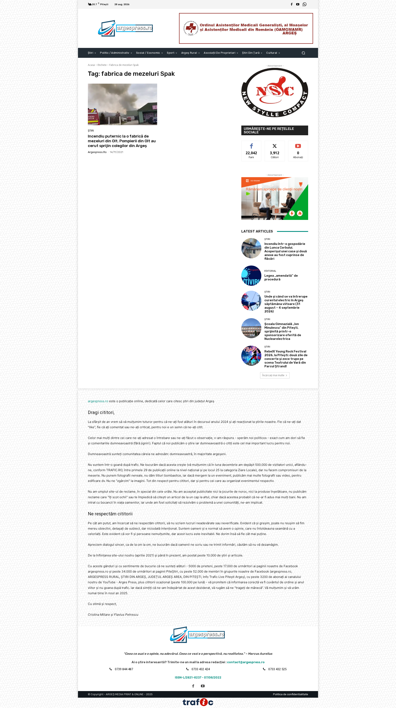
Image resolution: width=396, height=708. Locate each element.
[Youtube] (298, 4)
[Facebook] (292, 4)
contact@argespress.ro (246, 662)
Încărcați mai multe (273, 375)
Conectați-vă (274, 143)
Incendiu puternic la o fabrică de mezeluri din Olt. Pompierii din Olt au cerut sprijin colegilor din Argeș (122, 141)
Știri (91, 130)
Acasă (91, 65)
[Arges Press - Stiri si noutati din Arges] (126, 28)
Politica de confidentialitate (290, 694)
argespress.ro (97, 152)
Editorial (270, 271)
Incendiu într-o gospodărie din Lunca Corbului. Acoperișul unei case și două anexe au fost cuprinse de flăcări (285, 251)
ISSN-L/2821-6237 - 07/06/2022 (198, 677)
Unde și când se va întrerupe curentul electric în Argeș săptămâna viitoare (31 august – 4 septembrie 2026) (286, 304)
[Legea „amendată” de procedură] (251, 276)
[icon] (304, 5)
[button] (303, 53)
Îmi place (251, 143)
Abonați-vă (298, 143)
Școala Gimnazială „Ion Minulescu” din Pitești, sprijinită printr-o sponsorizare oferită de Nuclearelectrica (282, 331)
